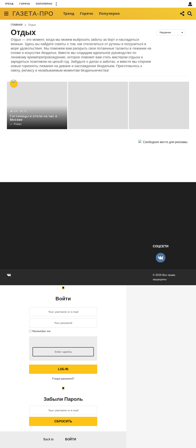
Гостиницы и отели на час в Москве (33, 118)
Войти (70, 439)
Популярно (44, 3)
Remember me (41, 331)
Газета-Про (33, 13)
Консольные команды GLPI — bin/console (64, 225)
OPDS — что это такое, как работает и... (141, 225)
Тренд (9, 3)
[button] (56, 4)
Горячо (24, 3)
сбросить (63, 421)
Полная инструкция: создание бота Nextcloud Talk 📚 (26, 226)
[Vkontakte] (160, 257)
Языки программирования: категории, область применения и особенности (102, 229)
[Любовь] (13, 83)
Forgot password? (63, 378)
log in (63, 369)
